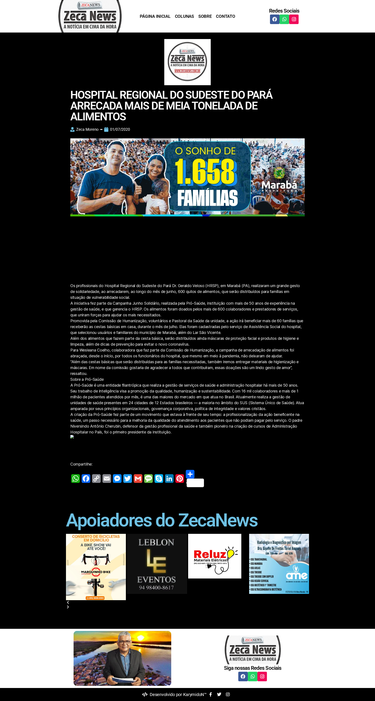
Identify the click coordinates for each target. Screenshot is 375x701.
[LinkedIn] (169, 478)
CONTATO (225, 16)
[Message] (148, 478)
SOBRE (205, 16)
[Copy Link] (96, 478)
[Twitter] (127, 478)
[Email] (107, 478)
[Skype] (159, 478)
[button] (187, 602)
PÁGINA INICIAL (155, 16)
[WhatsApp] (75, 478)
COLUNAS (184, 16)
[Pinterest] (179, 478)
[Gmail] (138, 478)
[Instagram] (294, 19)
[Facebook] (275, 19)
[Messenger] (117, 478)
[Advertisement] (187, 250)
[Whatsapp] (284, 19)
